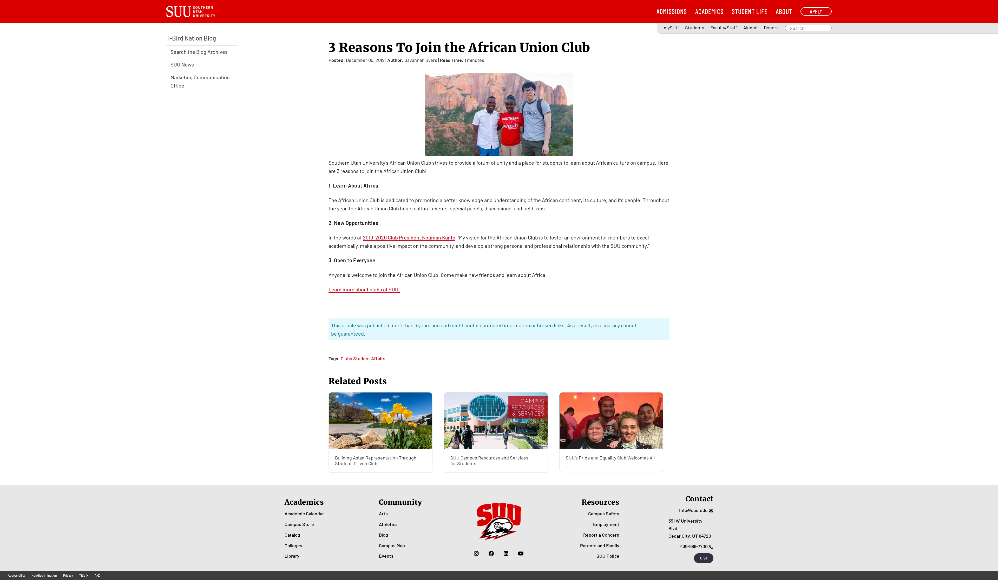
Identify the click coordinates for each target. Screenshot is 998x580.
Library (292, 556)
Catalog (292, 535)
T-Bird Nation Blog (191, 38)
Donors (771, 27)
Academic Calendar (304, 513)
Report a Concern (601, 535)
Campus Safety (603, 513)
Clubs (346, 358)
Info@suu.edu (693, 510)
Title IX (83, 575)
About (784, 11)
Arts (383, 513)
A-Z (97, 575)
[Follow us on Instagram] (476, 553)
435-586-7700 (694, 546)
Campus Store (299, 524)
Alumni (750, 27)
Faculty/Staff (724, 27)
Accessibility (16, 575)
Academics (709, 11)
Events (386, 556)
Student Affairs (369, 358)
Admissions (671, 11)
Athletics (388, 524)
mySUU (671, 27)
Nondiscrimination (44, 575)
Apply (816, 11)
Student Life (749, 11)
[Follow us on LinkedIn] (506, 553)
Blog (383, 535)
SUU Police (607, 556)
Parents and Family (599, 545)
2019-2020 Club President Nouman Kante (409, 237)
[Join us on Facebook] (491, 553)
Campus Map (392, 545)
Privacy (68, 575)
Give (703, 558)
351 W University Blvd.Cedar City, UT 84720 (689, 528)
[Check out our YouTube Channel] (520, 553)
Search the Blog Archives (199, 52)
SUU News (182, 64)
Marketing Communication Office (200, 81)
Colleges (293, 545)
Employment (606, 524)
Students (694, 27)
